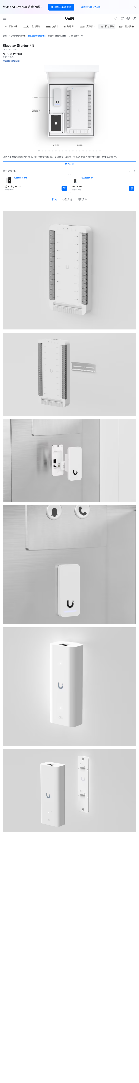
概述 (54, 199)
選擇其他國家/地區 (90, 7)
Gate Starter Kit (76, 35)
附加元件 (82, 199)
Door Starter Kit (18, 35)
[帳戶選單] (134, 18)
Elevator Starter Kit (37, 35)
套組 (5, 35)
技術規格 (67, 199)
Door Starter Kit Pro (57, 35)
